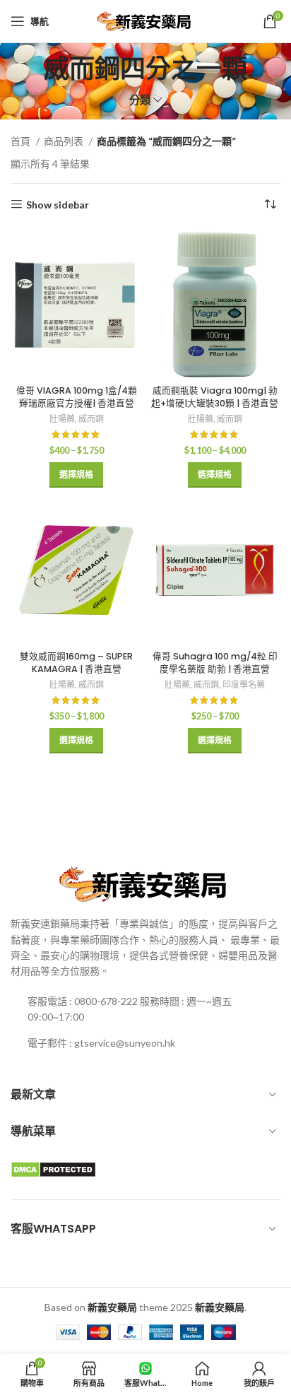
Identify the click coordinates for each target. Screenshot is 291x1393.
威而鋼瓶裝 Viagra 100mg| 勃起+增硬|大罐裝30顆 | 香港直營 (214, 396)
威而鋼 (91, 418)
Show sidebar (57, 204)
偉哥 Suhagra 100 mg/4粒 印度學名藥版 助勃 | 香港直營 (215, 662)
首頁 (21, 141)
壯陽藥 (62, 418)
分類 (139, 100)
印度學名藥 (243, 684)
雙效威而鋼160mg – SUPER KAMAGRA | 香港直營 (76, 662)
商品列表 (64, 141)
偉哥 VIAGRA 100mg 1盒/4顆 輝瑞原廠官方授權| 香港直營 (76, 396)
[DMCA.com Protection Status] (53, 1168)
